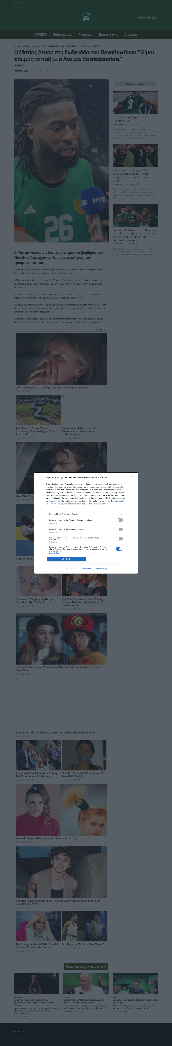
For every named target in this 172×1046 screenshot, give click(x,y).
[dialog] (86, 523)
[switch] (119, 520)
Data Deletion (71, 568)
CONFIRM (67, 559)
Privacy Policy (101, 568)
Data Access (86, 568)
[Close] (132, 477)
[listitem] (86, 514)
